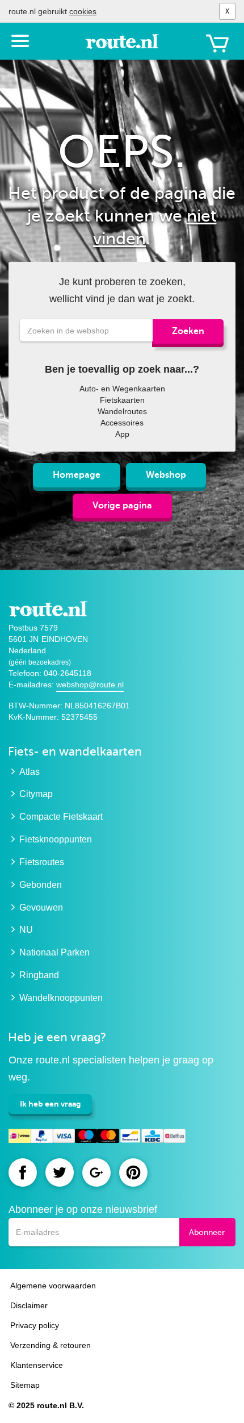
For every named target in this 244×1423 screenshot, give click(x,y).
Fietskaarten (122, 399)
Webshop (166, 475)
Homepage (76, 475)
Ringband (39, 975)
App (122, 434)
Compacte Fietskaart (61, 816)
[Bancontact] (130, 1138)
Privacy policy (34, 1325)
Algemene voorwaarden (53, 1285)
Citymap (36, 794)
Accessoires (122, 422)
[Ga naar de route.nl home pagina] (122, 46)
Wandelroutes (122, 411)
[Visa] (64, 1138)
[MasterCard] (108, 1138)
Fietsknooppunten (55, 839)
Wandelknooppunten (61, 998)
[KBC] (152, 1138)
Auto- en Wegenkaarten (122, 388)
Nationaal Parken (54, 952)
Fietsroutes (41, 862)
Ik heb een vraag (50, 1103)
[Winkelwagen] (217, 43)
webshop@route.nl (90, 684)
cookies (82, 11)
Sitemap (25, 1384)
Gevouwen (41, 907)
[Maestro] (86, 1138)
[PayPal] (42, 1138)
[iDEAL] (20, 1138)
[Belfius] (174, 1138)
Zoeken (188, 331)
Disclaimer (29, 1305)
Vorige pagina (122, 505)
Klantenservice (36, 1365)
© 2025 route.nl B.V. (46, 1405)
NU (26, 929)
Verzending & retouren (50, 1345)
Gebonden (40, 885)
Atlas (29, 772)
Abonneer (207, 1232)
